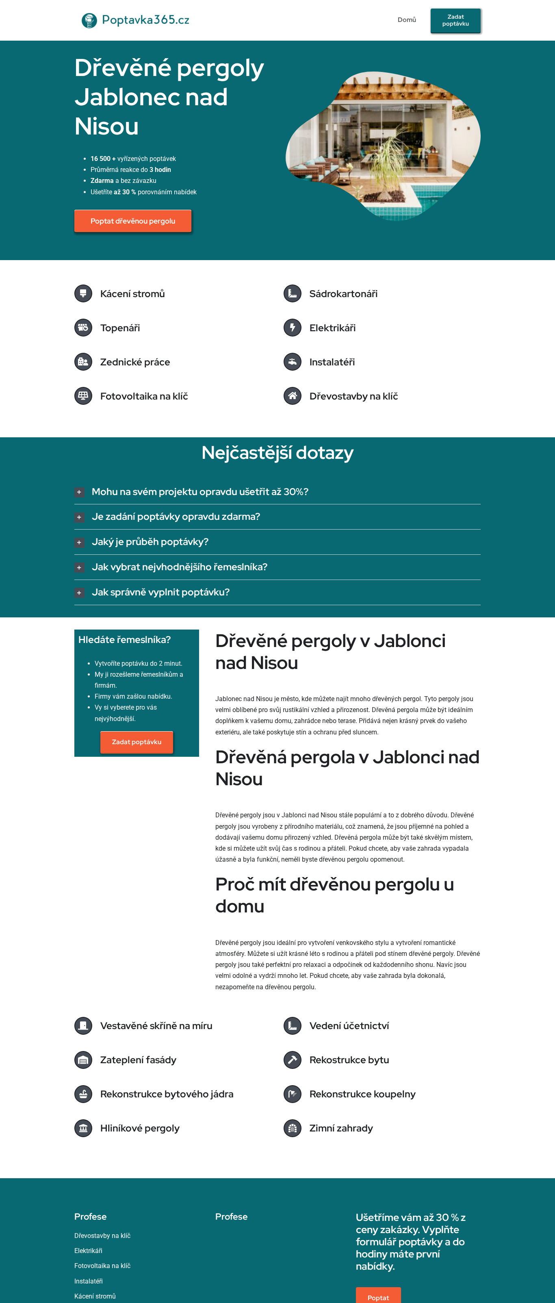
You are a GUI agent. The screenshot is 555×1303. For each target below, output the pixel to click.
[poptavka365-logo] (136, 9)
